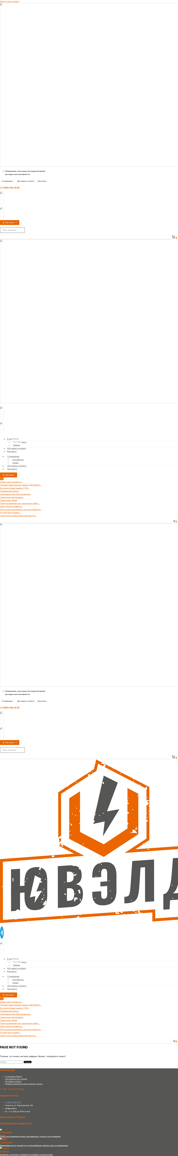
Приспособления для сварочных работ (19, 503)
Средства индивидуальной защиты (17, 515)
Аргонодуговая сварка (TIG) (14, 488)
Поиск (28, 1062)
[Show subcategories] (36, 516)
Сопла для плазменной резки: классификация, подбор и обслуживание (30, 1136)
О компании (7, 181)
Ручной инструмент (10, 512)
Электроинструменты (11, 506)
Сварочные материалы (11, 497)
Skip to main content (9, 1)
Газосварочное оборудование (15, 494)
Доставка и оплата (25, 181)
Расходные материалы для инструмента (20, 509)
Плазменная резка (9, 491)
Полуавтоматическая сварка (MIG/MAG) (20, 485)
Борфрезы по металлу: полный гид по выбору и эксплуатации (26, 1155)
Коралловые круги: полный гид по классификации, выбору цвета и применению (34, 1145)
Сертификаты (19, 442)
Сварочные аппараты (10, 482)
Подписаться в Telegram (12, 1117)
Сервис (16, 445)
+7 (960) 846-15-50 (10, 187)
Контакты (42, 181)
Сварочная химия (8, 500)
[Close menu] (2, 478)
